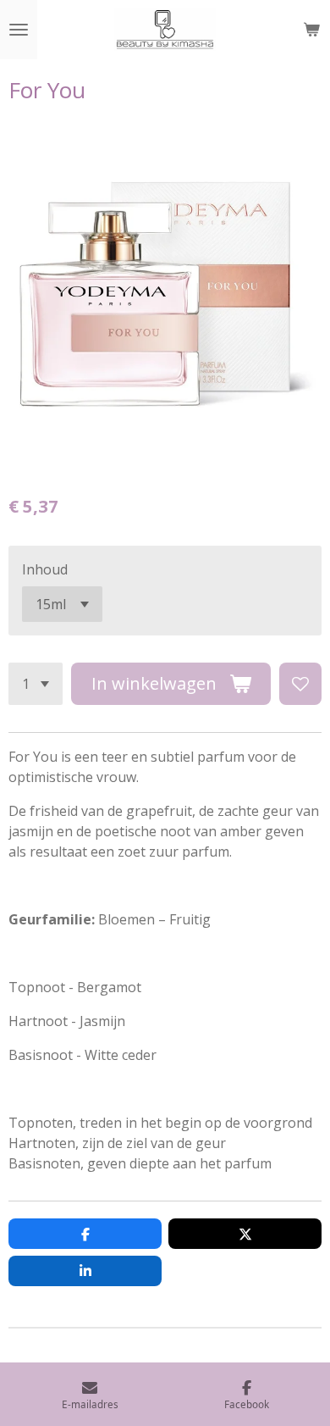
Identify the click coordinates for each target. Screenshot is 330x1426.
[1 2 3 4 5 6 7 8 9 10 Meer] (35, 684)
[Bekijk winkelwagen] (311, 29)
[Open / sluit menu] (18, 29)
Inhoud (45, 569)
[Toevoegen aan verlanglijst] (300, 684)
